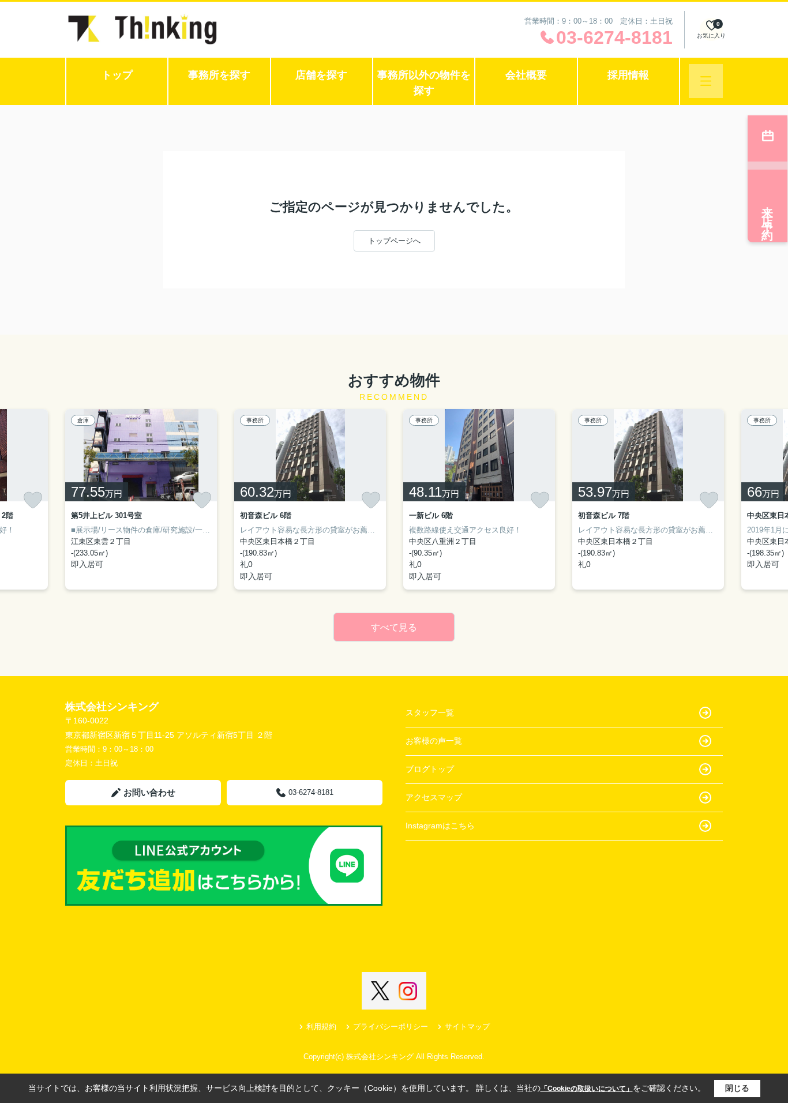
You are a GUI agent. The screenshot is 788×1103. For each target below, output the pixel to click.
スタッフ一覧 (430, 712)
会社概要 (526, 75)
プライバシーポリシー (390, 1026)
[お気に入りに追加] (33, 500)
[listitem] (141, 499)
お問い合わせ (149, 792)
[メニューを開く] (706, 81)
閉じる (737, 1088)
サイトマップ (467, 1026)
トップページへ (394, 241)
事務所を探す (219, 75)
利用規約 (321, 1026)
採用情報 (628, 75)
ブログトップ (430, 769)
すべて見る (394, 627)
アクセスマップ (434, 797)
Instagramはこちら (440, 825)
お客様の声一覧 (434, 740)
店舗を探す (321, 75)
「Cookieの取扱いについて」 (587, 1089)
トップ (117, 75)
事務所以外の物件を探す (424, 82)
